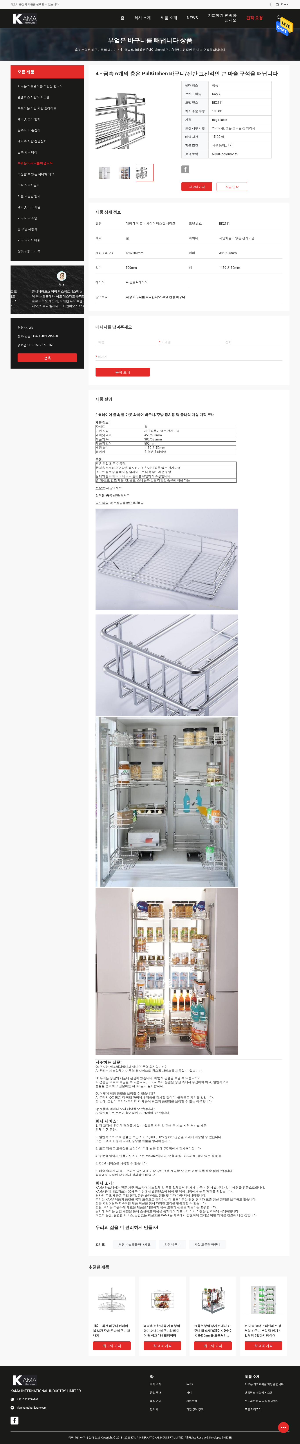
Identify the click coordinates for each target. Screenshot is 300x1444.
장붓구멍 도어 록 (29, 251)
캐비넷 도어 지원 (29, 207)
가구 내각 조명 (27, 218)
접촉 (47, 358)
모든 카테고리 (253, 1409)
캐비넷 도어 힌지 (29, 119)
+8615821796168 (41, 345)
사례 (189, 1392)
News (189, 1384)
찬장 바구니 (172, 1244)
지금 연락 (232, 187)
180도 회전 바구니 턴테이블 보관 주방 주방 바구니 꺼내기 (111, 1330)
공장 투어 (155, 1392)
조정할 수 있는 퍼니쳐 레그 (36, 174)
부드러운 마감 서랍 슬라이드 (37, 108)
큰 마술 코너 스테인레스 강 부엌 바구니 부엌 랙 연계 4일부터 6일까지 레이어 (263, 1330)
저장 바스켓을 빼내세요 (135, 1244)
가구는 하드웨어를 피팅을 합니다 (40, 86)
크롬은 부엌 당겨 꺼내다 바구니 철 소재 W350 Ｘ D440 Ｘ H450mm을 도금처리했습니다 (212, 1331)
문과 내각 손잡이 (29, 130)
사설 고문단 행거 (29, 196)
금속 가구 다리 (27, 152)
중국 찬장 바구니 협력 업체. (84, 1437)
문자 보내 (122, 372)
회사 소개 (155, 1384)
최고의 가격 (197, 187)
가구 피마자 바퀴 (29, 240)
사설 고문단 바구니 (207, 1244)
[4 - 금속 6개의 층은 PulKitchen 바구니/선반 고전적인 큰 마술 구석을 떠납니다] (135, 120)
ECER (228, 1437)
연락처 (154, 1409)
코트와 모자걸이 (29, 185)
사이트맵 (191, 1400)
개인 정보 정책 (195, 1409)
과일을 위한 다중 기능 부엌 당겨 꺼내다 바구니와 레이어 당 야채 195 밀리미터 (162, 1330)
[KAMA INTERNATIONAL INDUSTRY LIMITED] (25, 18)
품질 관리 (155, 1400)
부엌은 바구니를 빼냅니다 (99, 49)
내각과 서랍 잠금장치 (32, 141)
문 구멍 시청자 (27, 229)
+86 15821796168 (45, 336)
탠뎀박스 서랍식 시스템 (34, 97)
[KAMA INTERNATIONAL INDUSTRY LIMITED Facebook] (270, 4)
